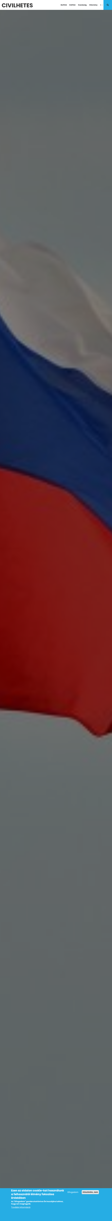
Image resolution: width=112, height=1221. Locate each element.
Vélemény (93, 5)
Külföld (72, 5)
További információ (20, 1207)
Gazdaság (82, 5)
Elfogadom (73, 1192)
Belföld (64, 5)
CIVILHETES (17, 5)
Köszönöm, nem (90, 1192)
